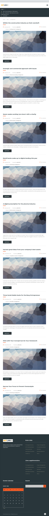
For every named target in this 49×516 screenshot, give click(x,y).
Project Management (41, 444)
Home (4, 19)
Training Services (28, 449)
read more (6, 61)
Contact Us (27, 453)
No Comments (43, 26)
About (38, 453)
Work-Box (39, 449)
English (2, 9)
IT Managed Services (29, 444)
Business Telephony (41, 451)
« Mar (4, 508)
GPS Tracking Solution (29, 447)
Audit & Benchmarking (29, 451)
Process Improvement (41, 447)
